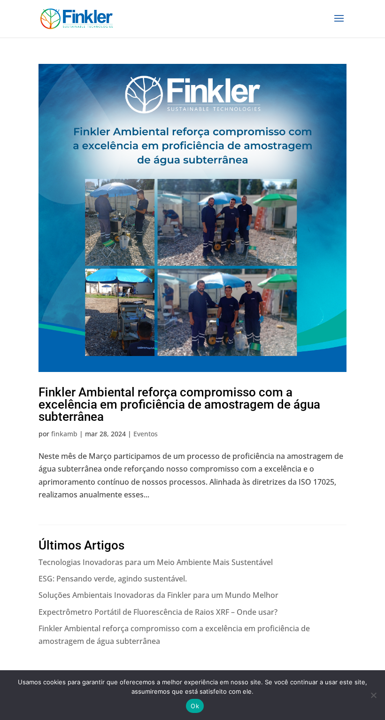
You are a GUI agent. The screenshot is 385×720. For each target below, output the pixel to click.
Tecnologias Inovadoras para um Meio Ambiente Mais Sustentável (155, 562)
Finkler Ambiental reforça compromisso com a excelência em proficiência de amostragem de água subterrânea (179, 404)
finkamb (64, 433)
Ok (195, 706)
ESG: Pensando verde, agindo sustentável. (112, 578)
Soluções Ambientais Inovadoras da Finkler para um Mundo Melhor (158, 595)
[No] (373, 695)
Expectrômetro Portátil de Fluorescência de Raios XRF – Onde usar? (157, 612)
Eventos (145, 433)
